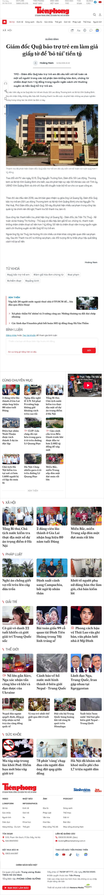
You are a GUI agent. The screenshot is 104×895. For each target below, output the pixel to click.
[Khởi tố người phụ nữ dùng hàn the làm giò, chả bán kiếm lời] (86, 568)
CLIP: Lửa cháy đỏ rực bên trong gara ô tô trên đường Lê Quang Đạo (33, 437)
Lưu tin (5, 98)
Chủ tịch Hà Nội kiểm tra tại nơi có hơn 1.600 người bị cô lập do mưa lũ (10, 474)
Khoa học (27, 822)
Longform (8, 803)
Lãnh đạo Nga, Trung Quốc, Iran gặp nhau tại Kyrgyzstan (84, 681)
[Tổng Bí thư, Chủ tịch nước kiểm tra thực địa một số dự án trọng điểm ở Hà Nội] (54, 390)
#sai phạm (73, 274)
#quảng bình (32, 280)
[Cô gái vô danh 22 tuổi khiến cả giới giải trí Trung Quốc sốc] (17, 615)
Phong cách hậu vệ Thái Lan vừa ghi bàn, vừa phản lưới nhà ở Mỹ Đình (85, 634)
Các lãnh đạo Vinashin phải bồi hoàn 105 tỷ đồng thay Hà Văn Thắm (50, 323)
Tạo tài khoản (29, 335)
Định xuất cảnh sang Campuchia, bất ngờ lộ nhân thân (50, 586)
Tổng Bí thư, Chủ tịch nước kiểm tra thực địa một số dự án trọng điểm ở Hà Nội (54, 405)
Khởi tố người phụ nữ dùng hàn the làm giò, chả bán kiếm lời (86, 586)
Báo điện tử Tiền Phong (52, 11)
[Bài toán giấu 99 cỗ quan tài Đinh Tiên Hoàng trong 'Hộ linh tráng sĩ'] (52, 615)
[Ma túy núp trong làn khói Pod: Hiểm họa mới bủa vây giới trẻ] (17, 748)
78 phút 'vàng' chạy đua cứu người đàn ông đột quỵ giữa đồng (51, 767)
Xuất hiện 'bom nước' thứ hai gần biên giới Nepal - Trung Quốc (90, 718)
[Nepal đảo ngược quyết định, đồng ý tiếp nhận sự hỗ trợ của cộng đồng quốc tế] (13, 704)
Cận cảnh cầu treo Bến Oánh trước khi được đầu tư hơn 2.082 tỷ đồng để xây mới (54, 440)
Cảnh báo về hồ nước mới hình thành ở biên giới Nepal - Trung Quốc (51, 681)
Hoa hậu (46, 822)
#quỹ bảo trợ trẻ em (18, 274)
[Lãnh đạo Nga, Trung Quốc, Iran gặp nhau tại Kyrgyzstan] (86, 663)
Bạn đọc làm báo (18, 887)
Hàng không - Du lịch (11, 827)
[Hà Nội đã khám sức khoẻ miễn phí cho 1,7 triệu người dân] (86, 748)
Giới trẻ (67, 22)
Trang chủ (4, 22)
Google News (97, 30)
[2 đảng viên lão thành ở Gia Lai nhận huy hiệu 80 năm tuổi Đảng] (11, 390)
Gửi (89, 350)
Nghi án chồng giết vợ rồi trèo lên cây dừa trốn (16, 584)
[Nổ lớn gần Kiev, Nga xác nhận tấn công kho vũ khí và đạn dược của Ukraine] (17, 663)
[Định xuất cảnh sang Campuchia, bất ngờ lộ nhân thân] (52, 568)
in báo (84, 30)
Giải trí (11, 602)
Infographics (30, 803)
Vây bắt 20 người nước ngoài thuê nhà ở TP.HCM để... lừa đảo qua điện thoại (40, 303)
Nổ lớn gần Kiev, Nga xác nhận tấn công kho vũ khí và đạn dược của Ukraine (16, 684)
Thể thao (87, 22)
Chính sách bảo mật (26, 865)
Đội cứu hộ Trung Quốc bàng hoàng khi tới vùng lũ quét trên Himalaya (64, 720)
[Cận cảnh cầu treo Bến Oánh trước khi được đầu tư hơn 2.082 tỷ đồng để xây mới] (54, 422)
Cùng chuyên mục (17, 380)
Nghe (5, 83)
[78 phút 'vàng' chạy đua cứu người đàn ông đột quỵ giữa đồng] (52, 748)
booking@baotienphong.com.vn (71, 841)
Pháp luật (77, 22)
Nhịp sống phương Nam (73, 827)
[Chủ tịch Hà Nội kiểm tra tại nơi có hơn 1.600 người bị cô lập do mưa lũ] (11, 459)
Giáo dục (6, 822)
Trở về (5, 114)
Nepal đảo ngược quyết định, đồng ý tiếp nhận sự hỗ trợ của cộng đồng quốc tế (13, 720)
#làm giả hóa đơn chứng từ (49, 274)
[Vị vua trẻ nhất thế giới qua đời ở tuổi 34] (39, 704)
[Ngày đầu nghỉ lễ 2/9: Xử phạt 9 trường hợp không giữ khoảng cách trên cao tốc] (33, 390)
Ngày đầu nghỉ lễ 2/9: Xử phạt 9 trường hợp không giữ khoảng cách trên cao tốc (32, 405)
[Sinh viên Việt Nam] (82, 790)
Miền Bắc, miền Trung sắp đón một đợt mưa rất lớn (53, 473)
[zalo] (79, 854)
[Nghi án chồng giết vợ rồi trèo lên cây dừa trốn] (17, 568)
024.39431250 (11, 841)
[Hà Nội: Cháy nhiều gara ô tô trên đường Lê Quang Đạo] (33, 459)
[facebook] (95, 2)
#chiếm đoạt (14, 280)
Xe (24, 817)
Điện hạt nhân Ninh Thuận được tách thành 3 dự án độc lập (10, 437)
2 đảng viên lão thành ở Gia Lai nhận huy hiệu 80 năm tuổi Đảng (11, 404)
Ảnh (45, 799)
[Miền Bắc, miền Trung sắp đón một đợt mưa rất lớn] (54, 459)
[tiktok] (72, 854)
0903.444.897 (11, 853)
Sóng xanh (29, 22)
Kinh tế (20, 22)
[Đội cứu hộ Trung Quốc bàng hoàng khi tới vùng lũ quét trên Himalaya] (65, 704)
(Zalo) (75, 837)
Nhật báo (28, 799)
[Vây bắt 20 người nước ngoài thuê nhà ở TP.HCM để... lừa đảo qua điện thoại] (87, 303)
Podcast (68, 799)
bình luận (91, 30)
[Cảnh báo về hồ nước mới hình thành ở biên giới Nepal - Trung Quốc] (52, 663)
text (78, 30)
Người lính (97, 22)
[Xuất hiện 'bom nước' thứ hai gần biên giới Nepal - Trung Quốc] (91, 704)
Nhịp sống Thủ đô (50, 827)
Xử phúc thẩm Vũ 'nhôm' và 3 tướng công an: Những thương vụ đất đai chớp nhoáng (54, 315)
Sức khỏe (48, 22)
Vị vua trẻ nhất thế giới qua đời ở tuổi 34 (38, 717)
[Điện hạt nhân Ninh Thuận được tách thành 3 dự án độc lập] (11, 422)
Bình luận (5, 106)
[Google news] (87, 854)
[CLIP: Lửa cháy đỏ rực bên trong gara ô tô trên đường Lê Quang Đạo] (33, 422)
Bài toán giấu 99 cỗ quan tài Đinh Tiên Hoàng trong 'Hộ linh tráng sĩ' (51, 634)
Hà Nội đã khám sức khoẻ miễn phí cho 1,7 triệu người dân (86, 765)
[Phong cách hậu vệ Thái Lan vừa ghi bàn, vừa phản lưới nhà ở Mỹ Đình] (86, 615)
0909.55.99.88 (65, 837)
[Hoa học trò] (98, 790)
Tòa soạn (7, 834)
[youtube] (100, 2)
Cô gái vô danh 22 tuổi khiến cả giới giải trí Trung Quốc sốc (17, 634)
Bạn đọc (67, 822)
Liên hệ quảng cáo (65, 834)
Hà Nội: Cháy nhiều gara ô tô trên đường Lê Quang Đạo (32, 471)
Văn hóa (46, 817)
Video (5, 799)
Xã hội (12, 22)
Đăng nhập (11, 335)
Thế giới (58, 22)
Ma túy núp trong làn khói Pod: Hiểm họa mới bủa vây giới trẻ (16, 767)
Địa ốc (39, 22)
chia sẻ (72, 30)
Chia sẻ (5, 91)
